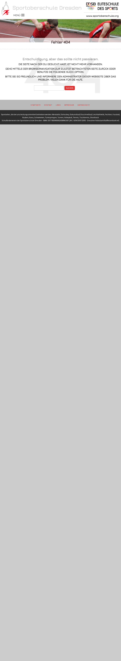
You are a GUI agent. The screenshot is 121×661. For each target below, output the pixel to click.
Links (58, 105)
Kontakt (48, 105)
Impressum (69, 105)
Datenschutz (84, 105)
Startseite (35, 105)
